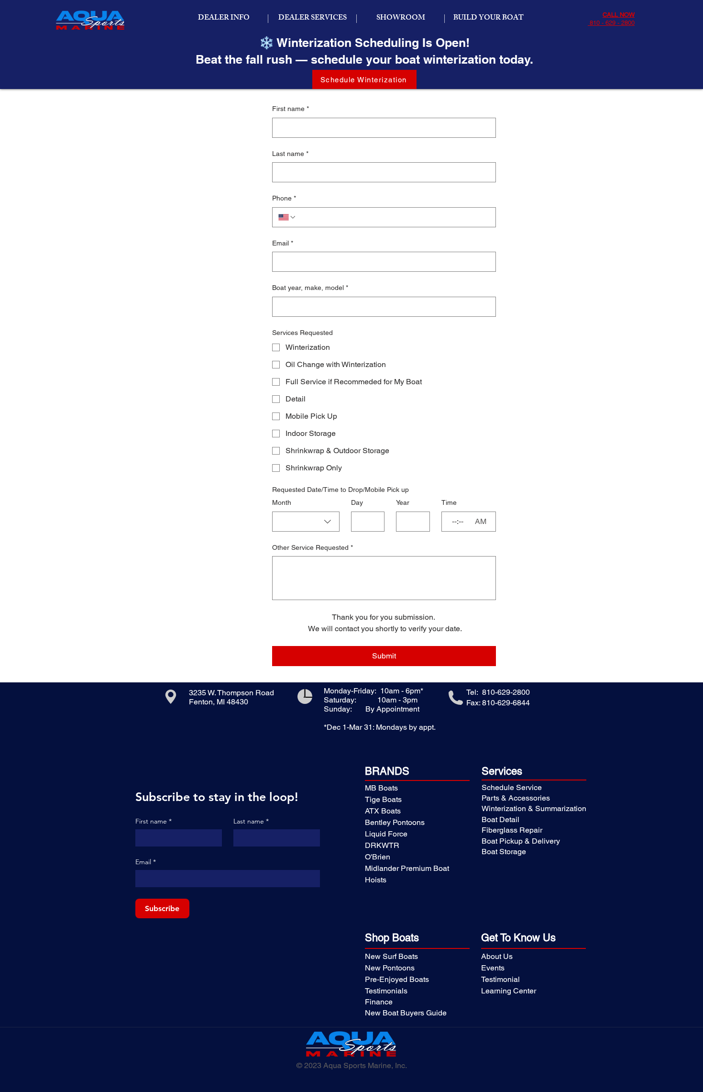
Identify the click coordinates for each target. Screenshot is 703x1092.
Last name (290, 153)
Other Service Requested (312, 547)
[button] (223, 18)
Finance (379, 1001)
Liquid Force (386, 833)
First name (290, 108)
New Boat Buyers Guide (406, 1012)
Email (282, 243)
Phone (284, 198)
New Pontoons (390, 967)
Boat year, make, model (310, 287)
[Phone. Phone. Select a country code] (287, 217)
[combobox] (306, 522)
